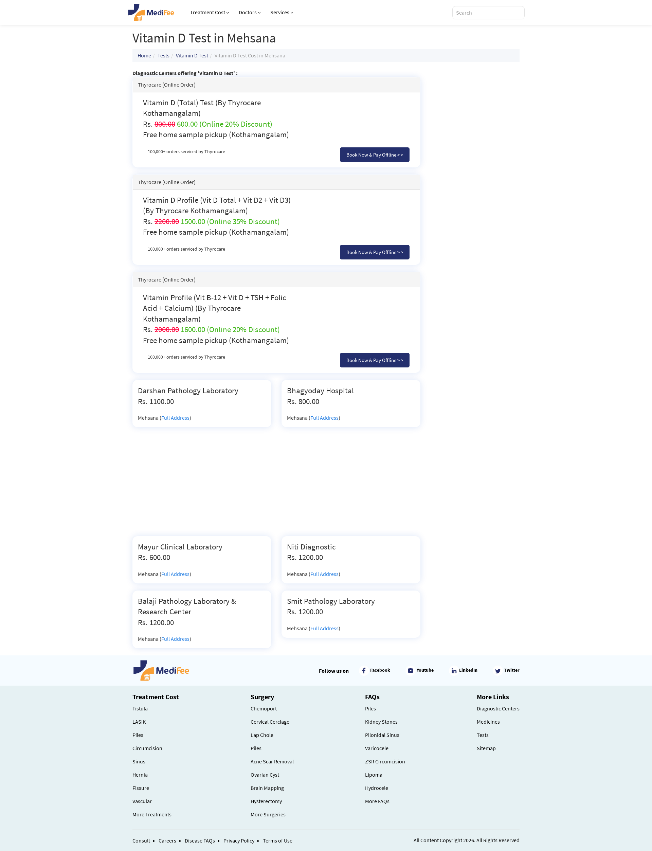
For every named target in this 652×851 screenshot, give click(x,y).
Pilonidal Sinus (382, 734)
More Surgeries (268, 814)
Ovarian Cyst (265, 774)
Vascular (142, 801)
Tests (163, 55)
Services (279, 12)
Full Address (175, 417)
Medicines (488, 721)
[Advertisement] (276, 485)
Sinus (138, 761)
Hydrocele (376, 787)
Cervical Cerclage (270, 721)
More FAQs (377, 801)
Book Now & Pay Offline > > (374, 154)
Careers (167, 840)
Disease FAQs (200, 840)
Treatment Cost (207, 12)
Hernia (140, 774)
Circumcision (147, 748)
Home (144, 55)
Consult (141, 840)
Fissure (140, 787)
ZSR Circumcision (385, 761)
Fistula (140, 708)
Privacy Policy (238, 840)
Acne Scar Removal (272, 761)
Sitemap (486, 748)
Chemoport (264, 708)
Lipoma (373, 774)
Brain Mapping (267, 787)
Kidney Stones (381, 721)
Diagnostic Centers (498, 708)
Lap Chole (262, 734)
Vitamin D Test (192, 55)
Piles (137, 734)
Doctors (248, 12)
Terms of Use (277, 840)
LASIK (139, 721)
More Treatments (151, 814)
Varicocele (376, 748)
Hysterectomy (266, 801)
